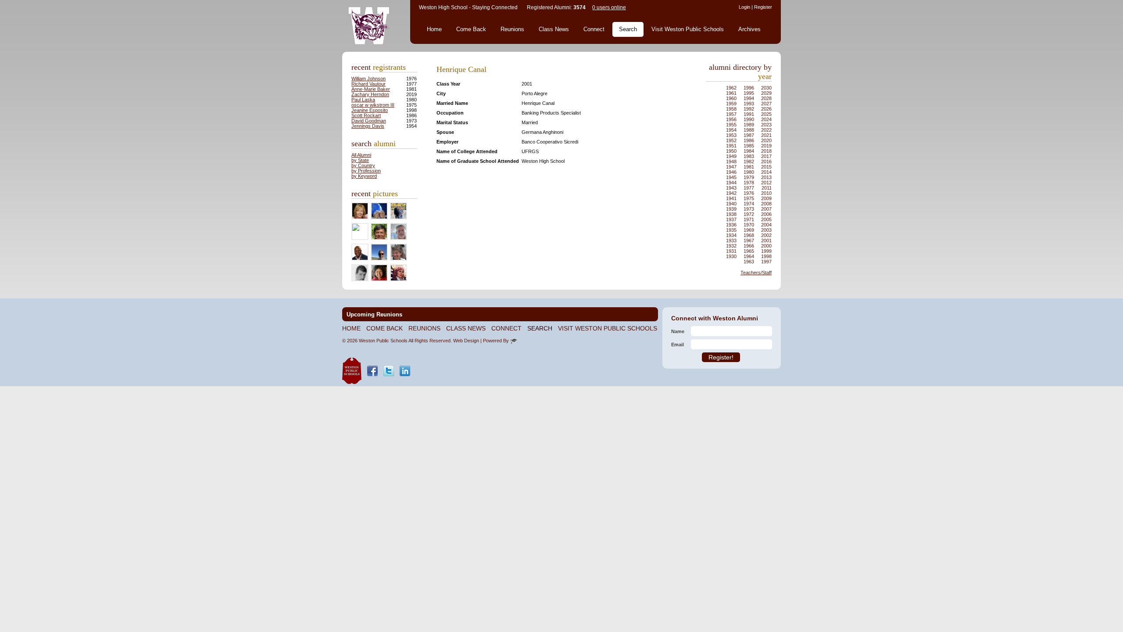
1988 (749, 130)
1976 (749, 193)
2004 (766, 224)
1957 (731, 114)
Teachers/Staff (756, 272)
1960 (731, 98)
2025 (766, 114)
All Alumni (361, 155)
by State (360, 160)
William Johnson (368, 78)
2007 (766, 209)
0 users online (609, 7)
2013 (766, 177)
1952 (731, 140)
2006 (766, 214)
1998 (766, 256)
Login (744, 7)
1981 (749, 166)
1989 (749, 124)
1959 (731, 103)
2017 (766, 156)
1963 (749, 261)
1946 (731, 172)
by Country (363, 165)
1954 (731, 130)
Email (677, 344)
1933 (731, 240)
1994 (749, 98)
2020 (766, 140)
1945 (731, 177)
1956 (731, 119)
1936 (731, 224)
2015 (766, 166)
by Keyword (364, 176)
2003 (766, 230)
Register (763, 7)
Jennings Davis (367, 126)
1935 (731, 230)
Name (677, 331)
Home (434, 29)
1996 (749, 87)
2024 (766, 119)
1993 (749, 103)
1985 (749, 145)
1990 (749, 119)
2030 (766, 87)
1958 (731, 108)
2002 (766, 235)
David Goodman (368, 120)
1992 (749, 108)
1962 (731, 87)
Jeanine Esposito (369, 110)
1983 (749, 156)
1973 (749, 209)
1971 (749, 219)
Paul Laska (363, 99)
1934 (731, 235)
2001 (766, 240)
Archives (749, 29)
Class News (554, 29)
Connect (593, 29)
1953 (731, 135)
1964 (749, 256)
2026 (766, 108)
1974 (749, 203)
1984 (749, 151)
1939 (731, 209)
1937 (731, 219)
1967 (749, 240)
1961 (731, 93)
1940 (731, 203)
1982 (749, 161)
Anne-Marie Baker (370, 89)
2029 (766, 93)
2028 (766, 98)
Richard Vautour (368, 83)
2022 (766, 130)
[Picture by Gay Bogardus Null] (355, 229)
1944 (731, 182)
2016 (766, 161)
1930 (731, 256)
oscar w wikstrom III (372, 105)
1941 (731, 198)
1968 (749, 235)
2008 (766, 203)
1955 (731, 124)
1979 (749, 177)
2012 (766, 182)
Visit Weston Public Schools (687, 29)
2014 (766, 172)
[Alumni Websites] (513, 340)
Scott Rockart (366, 115)
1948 (731, 161)
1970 (749, 224)
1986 (749, 140)
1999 (766, 251)
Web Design (466, 340)
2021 (766, 135)
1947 (731, 166)
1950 (731, 151)
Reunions (512, 29)
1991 (749, 114)
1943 (731, 187)
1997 (766, 261)
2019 (766, 145)
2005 (766, 219)
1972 (749, 214)
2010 (766, 193)
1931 (731, 251)
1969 (749, 230)
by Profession (366, 170)
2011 (767, 187)
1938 (731, 214)
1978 (749, 182)
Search (628, 29)
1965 (749, 251)
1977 (749, 187)
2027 (766, 103)
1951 (731, 145)
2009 (766, 198)
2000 (766, 245)
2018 (766, 151)
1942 (731, 193)
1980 (749, 172)
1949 (731, 156)
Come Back (471, 29)
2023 (766, 124)
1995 (749, 93)
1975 (749, 198)
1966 (749, 245)
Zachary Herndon (370, 94)
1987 (749, 135)
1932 (731, 245)
